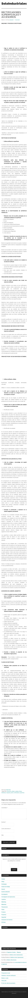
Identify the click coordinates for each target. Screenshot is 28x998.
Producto (3, 912)
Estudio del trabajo (5, 886)
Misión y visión (4, 978)
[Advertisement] (12, 36)
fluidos (20, 791)
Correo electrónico (6, 828)
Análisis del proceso (11, 960)
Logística (3, 899)
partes (12, 792)
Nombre (3, 822)
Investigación (4, 894)
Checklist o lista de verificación (8, 975)
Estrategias (4, 884)
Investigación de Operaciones (8, 896)
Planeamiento (4, 907)
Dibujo (2, 881)
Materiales (8, 789)
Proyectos (3, 914)
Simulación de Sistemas (6, 919)
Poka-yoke (3, 980)
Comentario (4, 807)
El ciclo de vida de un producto (8, 983)
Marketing (3, 902)
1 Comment (17, 19)
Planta (2, 909)
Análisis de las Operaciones (16, 954)
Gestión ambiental (5, 891)
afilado (13, 791)
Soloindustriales (14, 3)
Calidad (3, 879)
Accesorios (9, 791)
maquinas (8, 792)
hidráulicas (3, 792)
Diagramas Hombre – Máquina (14, 952)
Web (2, 835)
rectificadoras (16, 792)
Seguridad (3, 917)
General (3, 889)
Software (3, 922)
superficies (22, 792)
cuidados (17, 791)
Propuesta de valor (5, 973)
